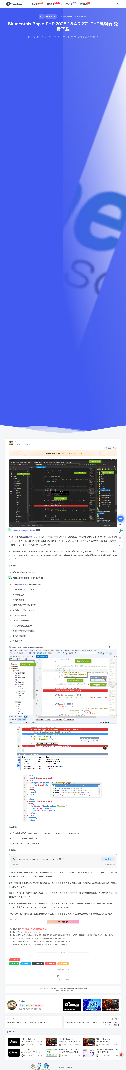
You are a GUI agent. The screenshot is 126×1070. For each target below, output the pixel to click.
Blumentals (15, 530)
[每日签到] (120, 525)
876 (23, 1005)
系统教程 (84, 3)
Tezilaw (18, 442)
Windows (33, 537)
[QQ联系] (121, 1054)
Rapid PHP (28, 530)
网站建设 (37, 3)
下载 (109, 859)
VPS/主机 (70, 3)
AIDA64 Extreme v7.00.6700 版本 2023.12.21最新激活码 (105, 1041)
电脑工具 (16, 959)
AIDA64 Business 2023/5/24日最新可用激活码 (31, 1052)
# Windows (25, 963)
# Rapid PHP (50, 963)
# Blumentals (37, 963)
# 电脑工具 (14, 963)
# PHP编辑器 (63, 963)
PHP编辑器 (23, 584)
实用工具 (53, 3)
